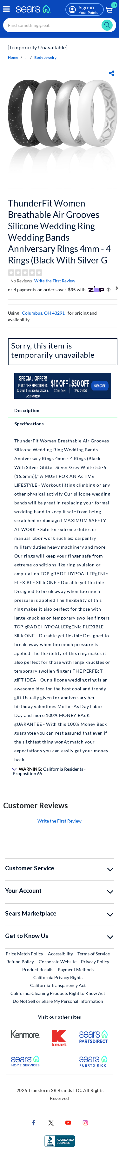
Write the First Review (54, 280)
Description (26, 410)
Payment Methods (76, 969)
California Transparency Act (58, 985)
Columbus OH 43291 (43, 313)
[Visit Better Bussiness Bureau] (59, 1140)
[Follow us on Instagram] (85, 1122)
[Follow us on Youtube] (68, 1122)
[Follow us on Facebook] (34, 1122)
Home (13, 57)
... (26, 57)
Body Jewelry (45, 57)
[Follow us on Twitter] (51, 1122)
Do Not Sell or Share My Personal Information (58, 1001)
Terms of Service (93, 953)
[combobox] (59, 25)
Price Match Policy (24, 953)
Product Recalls (37, 969)
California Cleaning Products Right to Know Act (57, 993)
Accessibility (60, 953)
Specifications (29, 423)
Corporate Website (58, 961)
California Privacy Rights (58, 977)
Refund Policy (20, 961)
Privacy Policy (95, 961)
